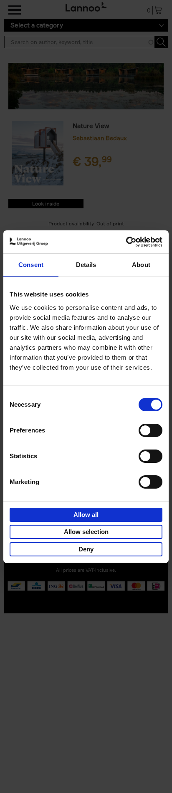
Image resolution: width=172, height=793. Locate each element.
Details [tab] (86, 264)
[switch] (150, 430)
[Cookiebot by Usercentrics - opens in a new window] (125, 242)
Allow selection (86, 531)
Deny (86, 549)
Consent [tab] (30, 264)
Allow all (86, 514)
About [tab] (141, 264)
